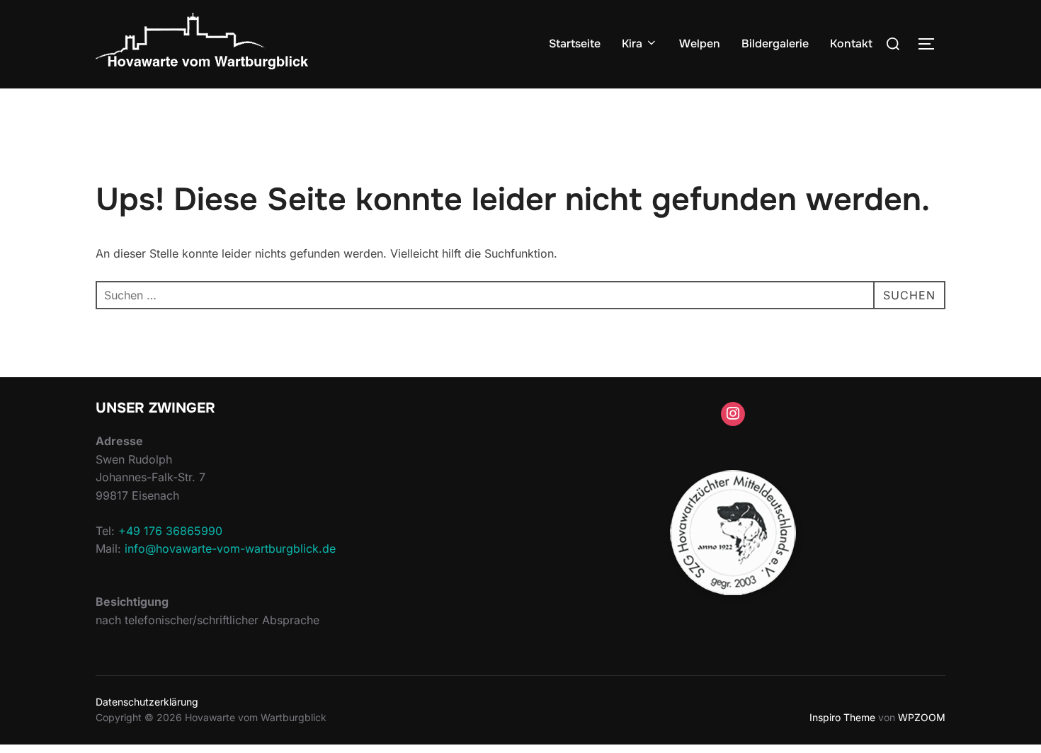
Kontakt (851, 43)
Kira (632, 43)
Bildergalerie (775, 43)
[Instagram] (733, 414)
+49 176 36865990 (170, 531)
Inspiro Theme (842, 717)
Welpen (699, 43)
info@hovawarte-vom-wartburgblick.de (230, 548)
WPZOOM (921, 717)
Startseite (575, 43)
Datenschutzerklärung (147, 702)
